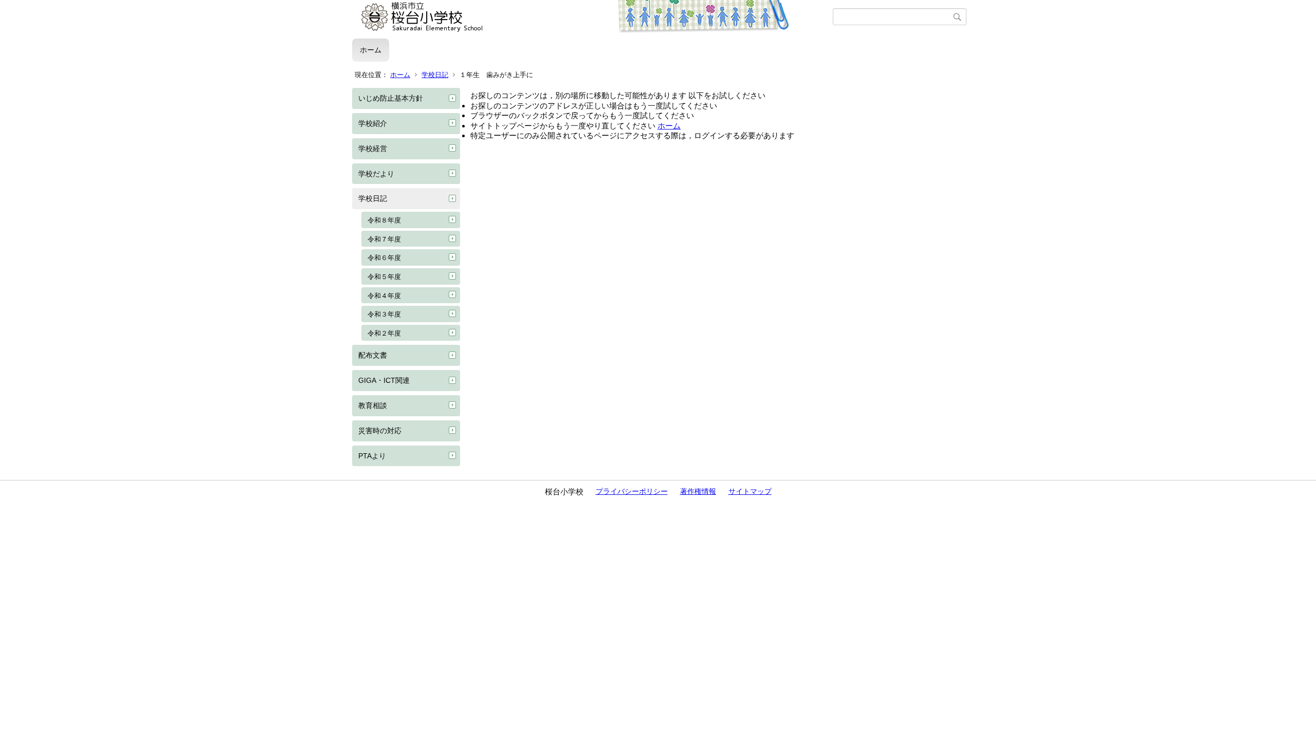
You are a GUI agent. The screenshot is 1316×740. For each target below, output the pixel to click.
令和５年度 (384, 277)
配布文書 (372, 355)
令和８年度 (384, 220)
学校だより (376, 174)
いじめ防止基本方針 (390, 98)
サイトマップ (750, 491)
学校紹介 (372, 123)
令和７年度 (384, 239)
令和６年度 (384, 258)
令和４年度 (384, 296)
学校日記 (435, 75)
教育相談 (372, 405)
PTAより (372, 456)
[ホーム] (592, 17)
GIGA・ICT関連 (384, 380)
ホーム (370, 50)
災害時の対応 (379, 431)
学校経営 (372, 148)
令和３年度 (384, 314)
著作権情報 (698, 491)
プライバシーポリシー (632, 491)
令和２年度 (384, 333)
